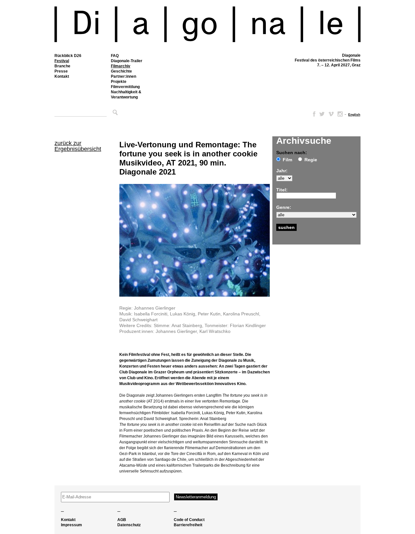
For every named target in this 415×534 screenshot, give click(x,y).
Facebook (312, 114)
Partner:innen (123, 76)
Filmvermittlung (125, 87)
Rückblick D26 (67, 55)
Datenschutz (129, 525)
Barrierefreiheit (188, 525)
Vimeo (331, 114)
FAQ (115, 55)
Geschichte (121, 71)
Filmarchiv (120, 66)
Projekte (118, 81)
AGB (121, 519)
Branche (62, 66)
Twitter (322, 114)
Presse (61, 71)
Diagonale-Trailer (126, 61)
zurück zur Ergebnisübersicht (77, 146)
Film (287, 159)
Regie (310, 159)
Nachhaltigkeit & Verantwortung (126, 94)
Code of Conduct (189, 519)
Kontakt (61, 76)
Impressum (71, 525)
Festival (61, 61)
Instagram (340, 114)
